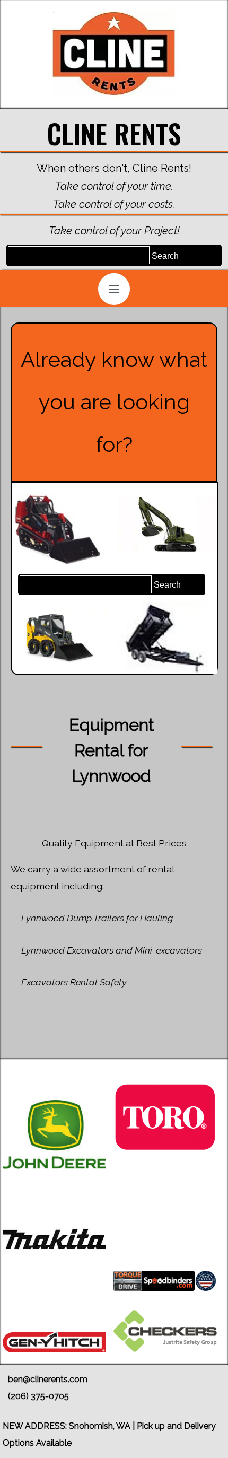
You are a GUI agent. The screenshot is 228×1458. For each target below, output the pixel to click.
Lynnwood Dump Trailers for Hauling (97, 917)
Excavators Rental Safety (74, 982)
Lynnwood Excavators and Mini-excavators (111, 950)
